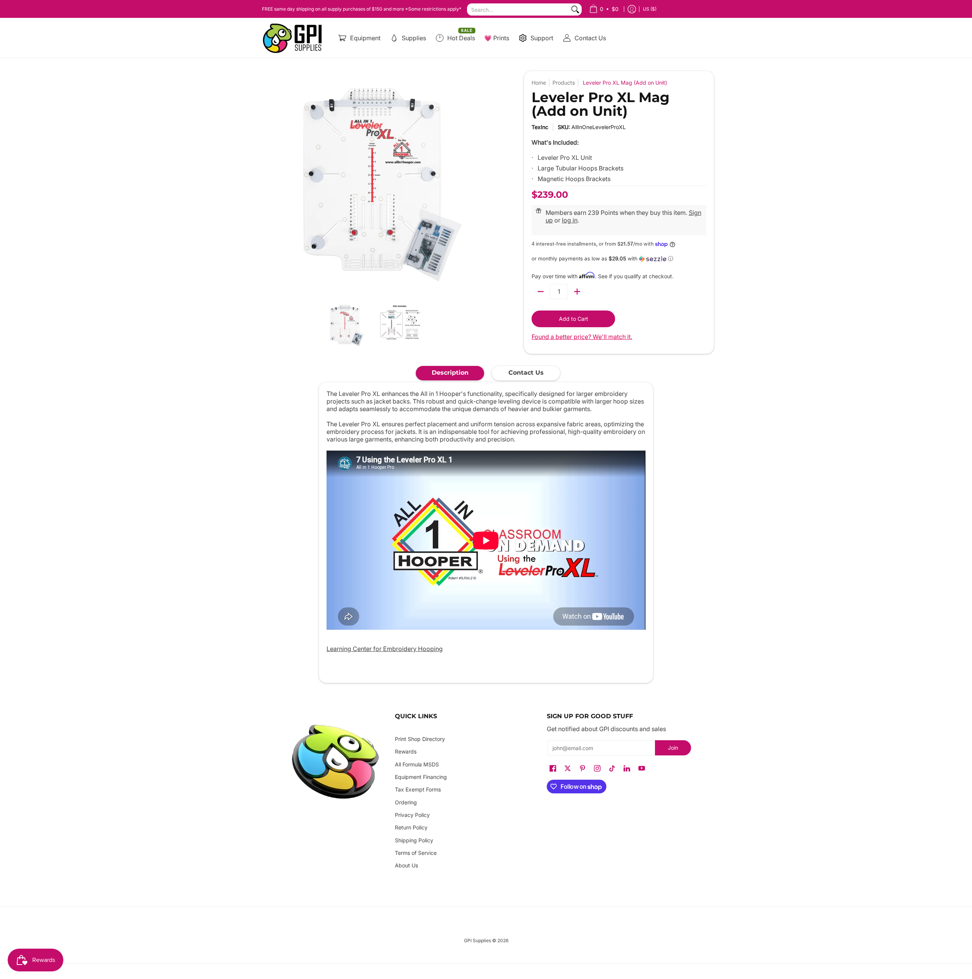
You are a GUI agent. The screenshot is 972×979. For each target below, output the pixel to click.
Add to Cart (573, 318)
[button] (619, 258)
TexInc (540, 127)
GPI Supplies (477, 940)
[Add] (577, 291)
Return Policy (411, 827)
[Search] (575, 9)
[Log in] (631, 9)
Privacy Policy (412, 815)
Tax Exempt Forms (418, 789)
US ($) (649, 9)
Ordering (406, 802)
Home (539, 82)
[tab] (450, 373)
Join (673, 747)
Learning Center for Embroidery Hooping (385, 649)
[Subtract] (541, 291)
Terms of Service (416, 853)
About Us (406, 865)
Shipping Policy (414, 840)
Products (563, 82)
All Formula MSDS (417, 764)
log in (570, 220)
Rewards (406, 751)
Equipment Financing (421, 777)
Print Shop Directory (420, 739)
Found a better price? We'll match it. (582, 337)
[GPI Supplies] (294, 38)
